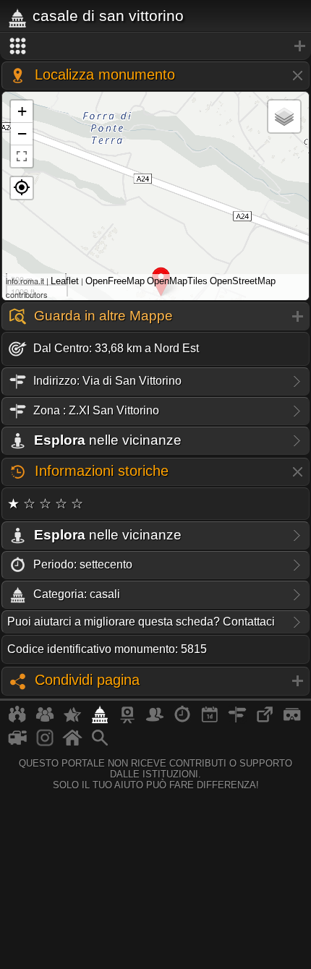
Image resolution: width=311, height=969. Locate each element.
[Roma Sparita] (127, 720)
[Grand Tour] (72, 720)
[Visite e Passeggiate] (17, 720)
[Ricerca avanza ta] (100, 743)
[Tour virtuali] (292, 720)
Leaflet (65, 281)
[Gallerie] (45, 743)
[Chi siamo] (45, 720)
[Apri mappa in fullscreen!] (22, 156)
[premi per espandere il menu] (155, 46)
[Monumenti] (100, 720)
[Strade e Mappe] (237, 720)
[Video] (17, 743)
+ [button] (22, 111)
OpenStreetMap (243, 281)
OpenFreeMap (115, 281)
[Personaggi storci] (155, 720)
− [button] (22, 133)
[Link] (264, 720)
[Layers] (284, 116)
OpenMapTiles (177, 281)
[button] (22, 188)
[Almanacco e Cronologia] (182, 720)
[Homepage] (72, 743)
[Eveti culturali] (209, 720)
